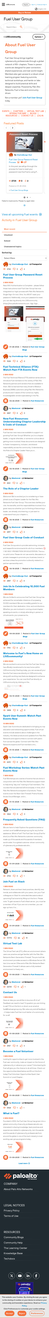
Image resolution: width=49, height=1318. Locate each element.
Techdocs (9, 1258)
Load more (23, 1163)
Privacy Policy (11, 1210)
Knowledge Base (13, 1253)
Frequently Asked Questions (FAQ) (24, 819)
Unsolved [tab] (8, 235)
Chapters (18, 111)
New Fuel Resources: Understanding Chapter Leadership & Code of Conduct (24, 421)
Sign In (33, 4)
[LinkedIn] (28, 1276)
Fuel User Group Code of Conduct (23, 537)
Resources (11, 115)
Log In (40, 115)
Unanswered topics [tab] (12, 246)
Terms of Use (11, 1215)
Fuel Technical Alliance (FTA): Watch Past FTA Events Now (21, 368)
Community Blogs (14, 1237)
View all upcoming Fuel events (20, 214)
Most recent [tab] (9, 229)
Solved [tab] (7, 241)
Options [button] (38, 37)
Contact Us (27, 115)
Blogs (33, 113)
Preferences (37, 1313)
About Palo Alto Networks (18, 1189)
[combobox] (14, 27)
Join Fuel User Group (32, 97)
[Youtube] (20, 1276)
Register (26, 4)
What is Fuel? (11, 1113)
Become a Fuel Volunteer (18, 1051)
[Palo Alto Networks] (24, 1176)
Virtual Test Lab (35, 111)
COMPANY (10, 1183)
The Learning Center (15, 1248)
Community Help (13, 1242)
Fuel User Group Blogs (19, 190)
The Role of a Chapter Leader (21, 488)
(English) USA (42, 9)
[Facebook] (36, 1276)
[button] (9, 1313)
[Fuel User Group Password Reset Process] (24, 142)
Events (5, 111)
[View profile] (11, 155)
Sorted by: (7, 252)
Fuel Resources (37, 401)
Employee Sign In (42, 4)
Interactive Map (17, 113)
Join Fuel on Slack (14, 881)
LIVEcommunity (13, 37)
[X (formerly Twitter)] (11, 1276)
